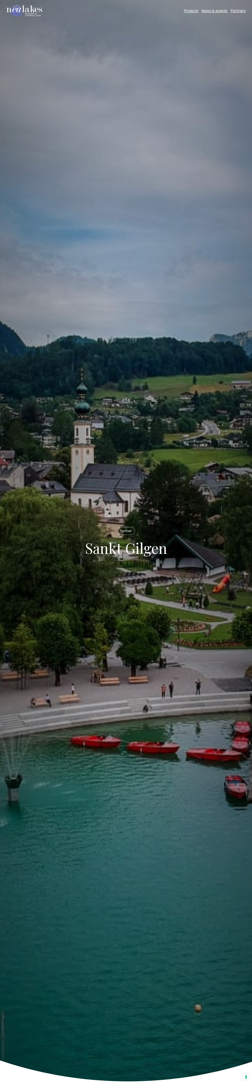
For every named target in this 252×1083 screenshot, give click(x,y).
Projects (191, 11)
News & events (214, 11)
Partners (238, 11)
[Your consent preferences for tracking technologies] (246, 1077)
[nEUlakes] (24, 11)
